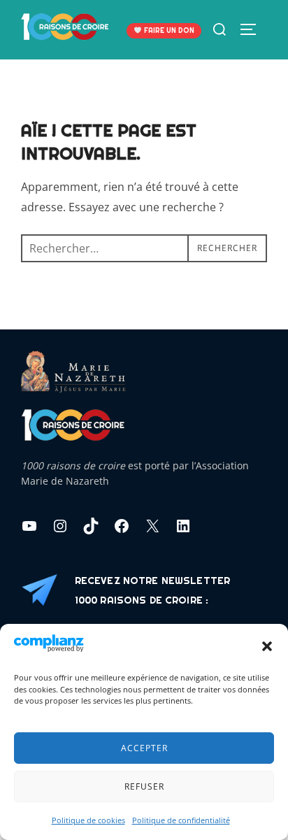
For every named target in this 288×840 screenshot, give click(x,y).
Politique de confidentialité (181, 820)
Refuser (144, 786)
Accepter (144, 748)
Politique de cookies (88, 820)
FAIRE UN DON (168, 30)
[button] (267, 646)
